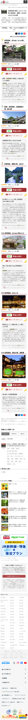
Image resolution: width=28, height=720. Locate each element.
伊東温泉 (12, 617)
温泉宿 (16, 458)
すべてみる (23, 478)
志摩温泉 (3, 645)
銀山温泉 (12, 605)
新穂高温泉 (21, 625)
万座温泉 (12, 608)
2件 (18, 184)
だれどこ (12, 652)
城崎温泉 (3, 628)
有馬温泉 (12, 628)
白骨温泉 (3, 614)
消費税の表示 (13, 688)
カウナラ (11, 656)
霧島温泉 (3, 639)
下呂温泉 (3, 625)
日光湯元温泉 (4, 642)
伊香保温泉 (3, 608)
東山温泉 (21, 603)
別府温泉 (12, 636)
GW (11, 456)
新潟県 (17, 448)
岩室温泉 (20, 453)
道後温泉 (12, 631)
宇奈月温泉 (21, 622)
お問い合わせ (5, 688)
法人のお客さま (6, 674)
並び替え (3, 439)
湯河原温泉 (3, 617)
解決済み (23, 433)
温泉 (8, 458)
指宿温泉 (12, 648)
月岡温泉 (12, 614)
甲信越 (12, 448)
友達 (8, 448)
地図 (16, 65)
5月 (8, 456)
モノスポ (24, 654)
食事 (12, 458)
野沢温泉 (21, 611)
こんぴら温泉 (22, 631)
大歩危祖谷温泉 (13, 645)
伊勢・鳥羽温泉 (22, 642)
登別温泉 (12, 597)
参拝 (21, 458)
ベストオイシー (18, 654)
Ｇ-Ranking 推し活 (4, 657)
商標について (20, 702)
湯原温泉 (3, 636)
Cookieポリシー (6, 698)
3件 (18, 126)
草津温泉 (21, 605)
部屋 (16, 461)
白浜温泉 (21, 628)
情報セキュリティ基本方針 (8, 702)
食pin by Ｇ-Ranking (13, 657)
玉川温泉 (21, 639)
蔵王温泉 (3, 605)
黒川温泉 (21, 636)
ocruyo (16, 652)
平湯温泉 (12, 625)
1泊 (14, 464)
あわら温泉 (12, 622)
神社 (12, 461)
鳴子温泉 (21, 600)
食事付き (9, 464)
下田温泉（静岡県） (4, 620)
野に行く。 (6, 656)
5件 (18, 64)
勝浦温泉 (3, 631)
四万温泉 (21, 608)
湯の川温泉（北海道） (4, 601)
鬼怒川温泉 (3, 611)
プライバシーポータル (20, 695)
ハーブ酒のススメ (22, 657)
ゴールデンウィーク (18, 456)
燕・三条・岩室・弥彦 (12, 451)
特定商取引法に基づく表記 (18, 698)
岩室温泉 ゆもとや (11, 293)
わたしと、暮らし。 (5, 654)
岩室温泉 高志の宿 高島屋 (14, 352)
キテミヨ (12, 654)
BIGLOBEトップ (6, 705)
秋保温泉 (12, 603)
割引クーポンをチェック (15, 73)
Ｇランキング (6, 652)
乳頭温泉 (12, 600)
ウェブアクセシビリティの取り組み (10, 691)
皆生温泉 (21, 634)
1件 (18, 379)
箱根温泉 (12, 642)
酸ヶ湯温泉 (12, 639)
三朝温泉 (3, 634)
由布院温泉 (21, 645)
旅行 (20, 461)
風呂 (8, 461)
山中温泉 (21, 619)
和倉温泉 (12, 619)
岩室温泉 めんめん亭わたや (14, 233)
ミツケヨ (15, 656)
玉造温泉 (12, 634)
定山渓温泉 (3, 597)
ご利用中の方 (5, 682)
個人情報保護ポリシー (7, 695)
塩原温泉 (12, 611)
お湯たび (21, 652)
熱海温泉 (3, 648)
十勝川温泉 (21, 597)
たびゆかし (21, 656)
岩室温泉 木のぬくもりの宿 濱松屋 (14, 41)
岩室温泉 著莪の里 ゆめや (14, 164)
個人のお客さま (6, 669)
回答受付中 (14, 433)
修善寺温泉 (21, 617)
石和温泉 (21, 614)
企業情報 (4, 678)
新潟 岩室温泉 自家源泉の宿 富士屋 (14, 108)
